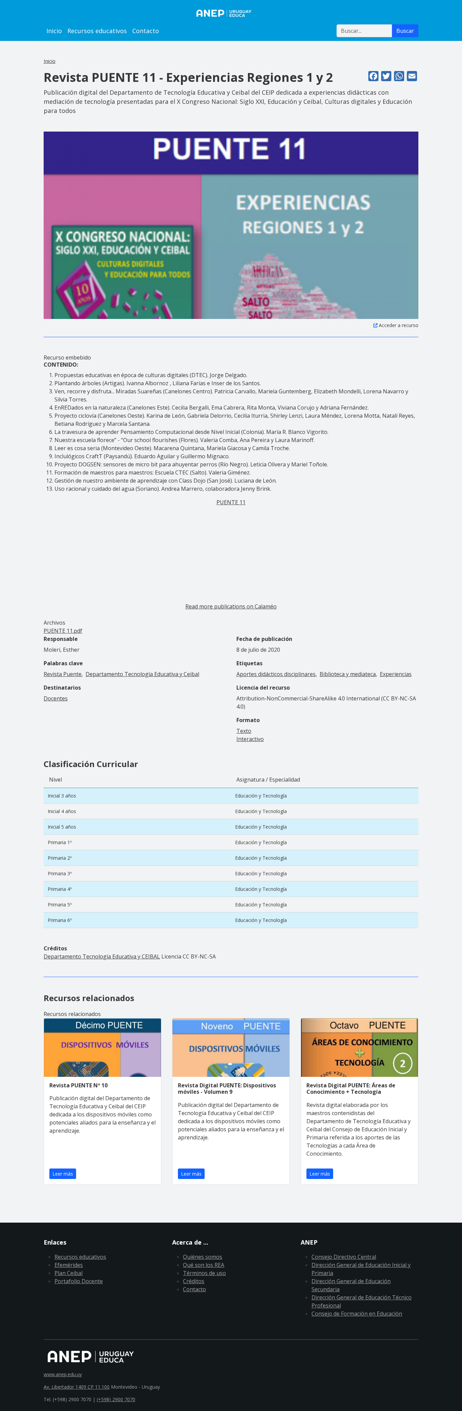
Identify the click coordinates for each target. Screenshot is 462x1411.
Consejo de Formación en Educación (356, 1313)
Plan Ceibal (68, 1273)
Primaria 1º (60, 842)
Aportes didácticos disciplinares (276, 674)
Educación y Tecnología (261, 795)
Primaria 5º (60, 904)
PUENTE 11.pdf (63, 630)
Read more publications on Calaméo (231, 606)
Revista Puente (63, 674)
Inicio (54, 31)
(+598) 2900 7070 (116, 1399)
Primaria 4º (60, 889)
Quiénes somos (202, 1256)
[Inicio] (231, 13)
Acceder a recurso (398, 325)
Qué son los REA (203, 1265)
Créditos (193, 1281)
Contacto (145, 31)
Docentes (56, 698)
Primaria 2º (60, 858)
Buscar (405, 30)
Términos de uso (204, 1273)
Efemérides (68, 1265)
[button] (231, 225)
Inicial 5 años (62, 827)
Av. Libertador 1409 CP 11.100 (77, 1387)
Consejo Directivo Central (343, 1256)
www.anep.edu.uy (63, 1374)
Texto (243, 731)
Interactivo (250, 739)
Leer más (62, 1174)
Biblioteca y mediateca (348, 674)
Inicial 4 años (62, 811)
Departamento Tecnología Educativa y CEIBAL (102, 956)
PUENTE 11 (231, 502)
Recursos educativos (97, 31)
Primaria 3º (60, 873)
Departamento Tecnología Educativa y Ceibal (142, 674)
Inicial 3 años (62, 795)
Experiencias (396, 674)
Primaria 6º (60, 920)
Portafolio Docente (78, 1281)
